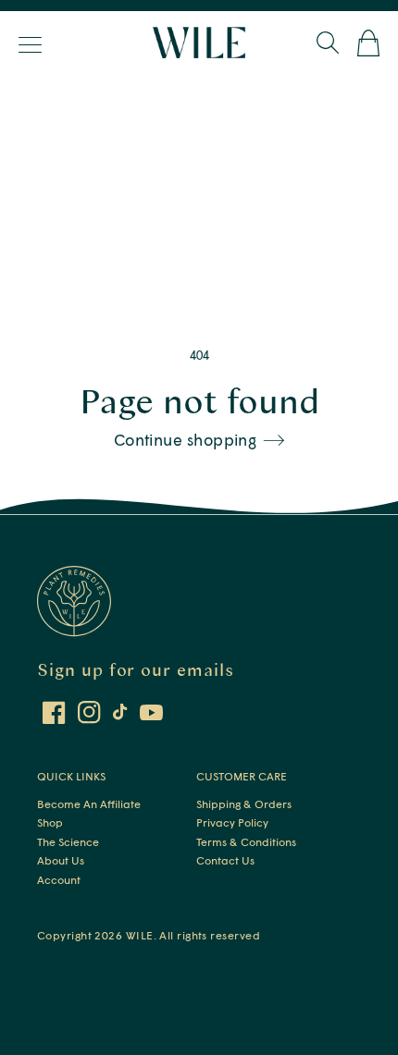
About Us (60, 860)
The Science (68, 842)
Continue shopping (185, 439)
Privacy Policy (232, 822)
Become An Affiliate (89, 804)
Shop (50, 822)
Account (59, 880)
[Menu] (32, 44)
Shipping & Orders (244, 804)
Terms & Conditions (246, 842)
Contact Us (225, 860)
